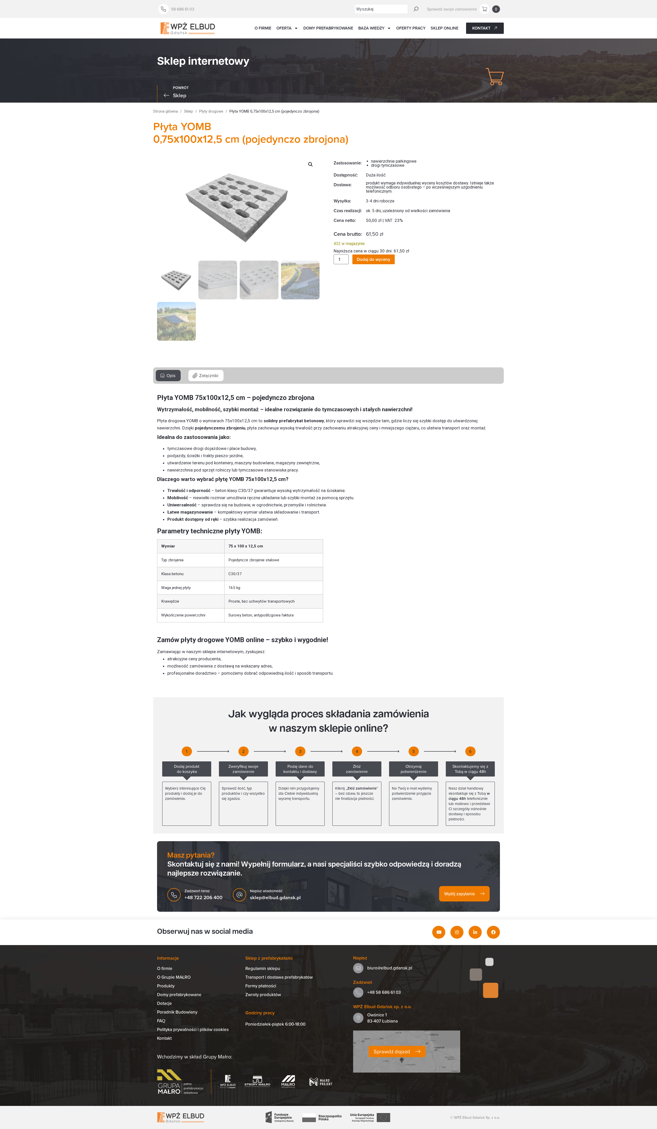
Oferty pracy (411, 28)
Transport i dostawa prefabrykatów (279, 977)
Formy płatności (260, 985)
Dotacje (164, 1003)
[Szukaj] (416, 9)
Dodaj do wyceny (373, 259)
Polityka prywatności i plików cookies (193, 1029)
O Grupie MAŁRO (174, 977)
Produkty (166, 985)
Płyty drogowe (211, 111)
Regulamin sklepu (262, 968)
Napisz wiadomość (266, 891)
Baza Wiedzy (371, 28)
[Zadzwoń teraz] (174, 894)
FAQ (161, 1020)
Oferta (284, 28)
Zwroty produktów (263, 994)
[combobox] (381, 9)
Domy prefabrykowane (328, 28)
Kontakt (164, 1038)
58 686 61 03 (182, 9)
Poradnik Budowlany (177, 1012)
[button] (310, 164)
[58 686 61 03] (163, 9)
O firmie (263, 28)
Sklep (188, 111)
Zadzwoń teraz (197, 891)
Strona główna (165, 111)
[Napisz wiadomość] (239, 894)
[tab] (168, 375)
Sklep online (444, 28)
